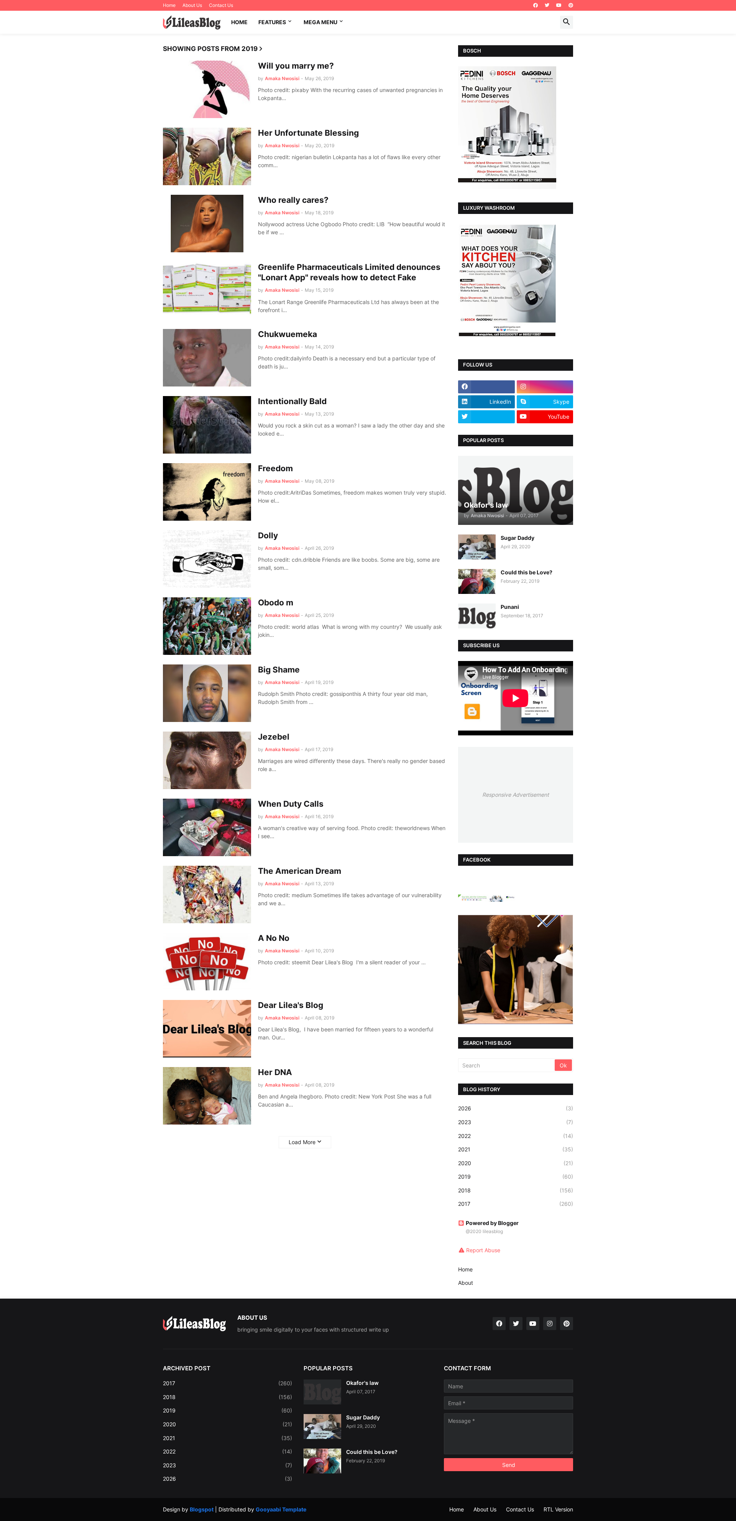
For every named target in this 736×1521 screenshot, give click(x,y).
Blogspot (202, 1509)
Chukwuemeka (287, 334)
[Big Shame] (207, 693)
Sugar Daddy (517, 537)
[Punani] (477, 615)
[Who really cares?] (207, 223)
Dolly (268, 535)
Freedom (275, 468)
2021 (515, 1149)
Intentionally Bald (292, 401)
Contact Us (221, 5)
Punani (510, 606)
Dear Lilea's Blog (290, 1005)
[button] (566, 22)
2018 (515, 1190)
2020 (515, 1163)
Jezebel (273, 737)
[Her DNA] (207, 1096)
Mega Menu (320, 22)
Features (272, 22)
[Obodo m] (207, 626)
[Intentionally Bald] (207, 425)
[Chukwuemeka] (207, 357)
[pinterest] (570, 5)
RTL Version (558, 1509)
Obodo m (275, 602)
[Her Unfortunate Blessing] (207, 156)
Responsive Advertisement (515, 794)
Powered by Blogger (492, 1223)
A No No (273, 938)
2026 (515, 1108)
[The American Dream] (207, 894)
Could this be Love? (526, 572)
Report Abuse (483, 1250)
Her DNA (275, 1072)
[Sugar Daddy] (477, 546)
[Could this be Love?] (477, 581)
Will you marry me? (296, 66)
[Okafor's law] (322, 1392)
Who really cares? (293, 200)
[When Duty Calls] (207, 827)
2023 (515, 1122)
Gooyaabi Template (281, 1509)
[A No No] (207, 961)
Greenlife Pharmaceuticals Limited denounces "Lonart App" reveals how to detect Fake (349, 272)
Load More (302, 1142)
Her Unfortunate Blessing (308, 133)
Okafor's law (362, 1383)
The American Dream (299, 871)
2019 (515, 1176)
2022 (515, 1136)
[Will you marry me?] (207, 89)
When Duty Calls (291, 804)
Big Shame (279, 669)
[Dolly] (207, 559)
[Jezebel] (207, 760)
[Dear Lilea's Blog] (207, 1028)
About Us (192, 5)
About (465, 1282)
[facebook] (535, 5)
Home (169, 5)
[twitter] (547, 5)
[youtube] (559, 5)
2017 (515, 1203)
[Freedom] (207, 492)
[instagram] (545, 386)
